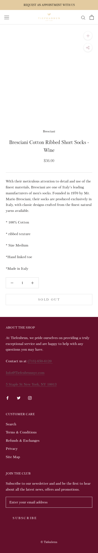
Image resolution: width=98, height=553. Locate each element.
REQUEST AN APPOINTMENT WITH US (49, 5)
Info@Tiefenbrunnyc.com (25, 372)
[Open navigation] (6, 17)
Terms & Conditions (21, 432)
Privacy (12, 448)
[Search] (83, 17)
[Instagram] (30, 397)
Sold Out (49, 299)
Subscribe (25, 518)
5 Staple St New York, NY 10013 (31, 384)
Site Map (13, 457)
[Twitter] (18, 397)
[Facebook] (7, 397)
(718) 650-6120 (40, 361)
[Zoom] (88, 36)
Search (11, 424)
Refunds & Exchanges (22, 440)
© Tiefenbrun (49, 542)
